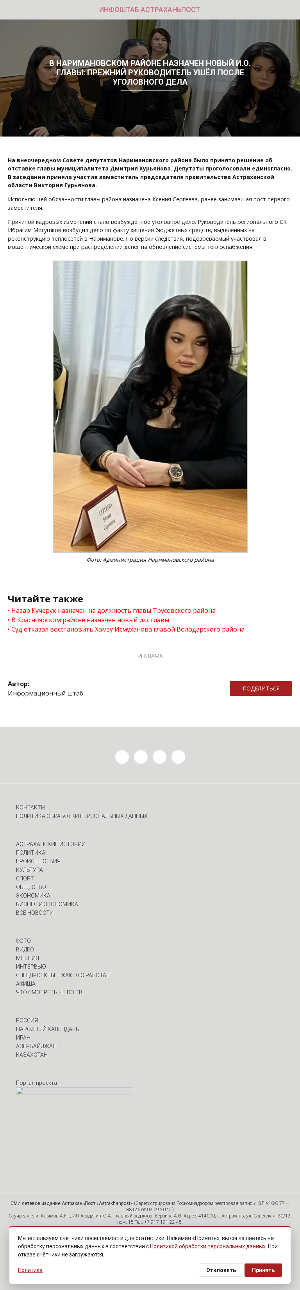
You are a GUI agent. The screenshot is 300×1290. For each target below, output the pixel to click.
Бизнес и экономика (47, 904)
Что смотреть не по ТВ (49, 992)
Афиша (26, 984)
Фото (23, 941)
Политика (30, 853)
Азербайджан (36, 1046)
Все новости (35, 913)
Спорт (25, 878)
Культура (29, 870)
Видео (25, 949)
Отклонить (221, 1270)
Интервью (31, 967)
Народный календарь (47, 1029)
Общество (31, 887)
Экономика (33, 896)
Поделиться (261, 688)
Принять (263, 1270)
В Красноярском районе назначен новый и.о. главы (90, 620)
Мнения (27, 958)
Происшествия (38, 861)
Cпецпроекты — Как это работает (64, 975)
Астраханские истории (51, 844)
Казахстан (32, 1055)
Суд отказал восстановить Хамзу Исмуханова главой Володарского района (128, 629)
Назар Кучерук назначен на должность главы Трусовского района (113, 610)
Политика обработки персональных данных (82, 816)
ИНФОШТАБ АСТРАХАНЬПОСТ (149, 9)
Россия (27, 1020)
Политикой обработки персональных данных (208, 1246)
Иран (23, 1037)
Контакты (30, 807)
